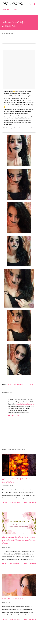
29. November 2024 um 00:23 (24, 399)
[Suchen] (30, 3)
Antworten (13, 415)
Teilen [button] (31, 384)
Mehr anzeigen (30, 502)
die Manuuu (12, 4)
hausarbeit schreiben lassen (25, 404)
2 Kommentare (14, 502)
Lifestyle (20, 384)
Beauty (10, 384)
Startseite (5, 9)
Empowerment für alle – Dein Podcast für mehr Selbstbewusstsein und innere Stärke (19, 540)
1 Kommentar (14, 564)
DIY (15, 384)
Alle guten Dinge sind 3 (12, 598)
